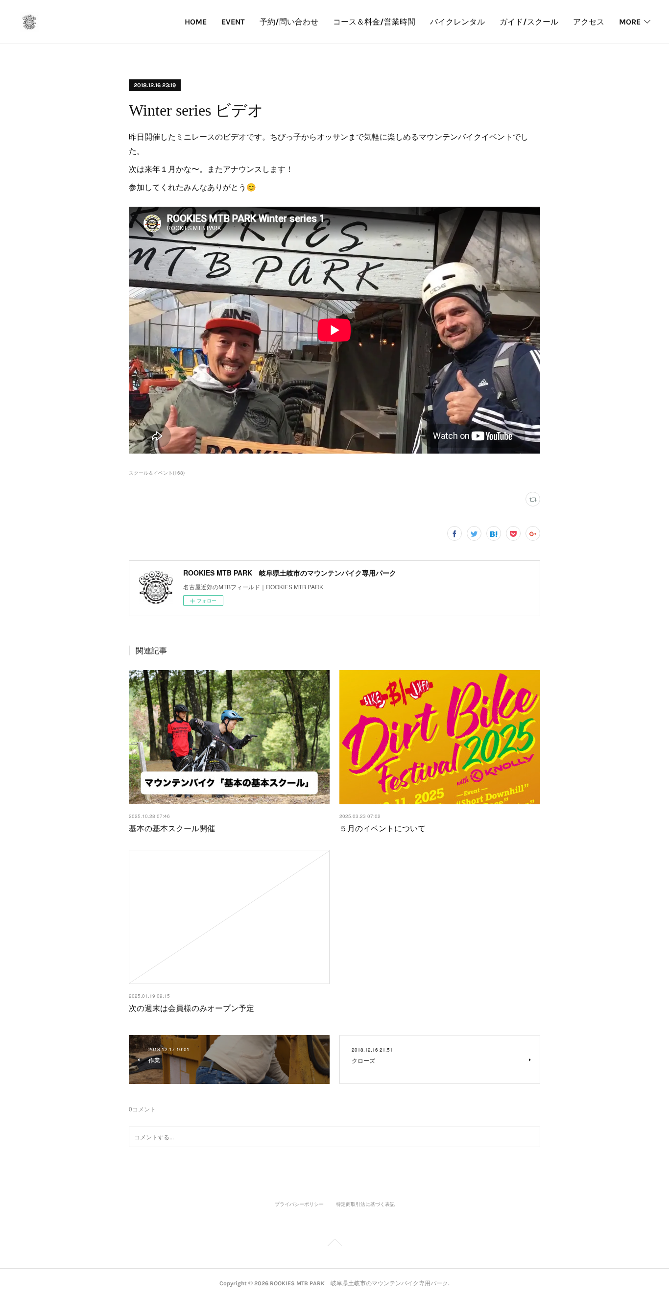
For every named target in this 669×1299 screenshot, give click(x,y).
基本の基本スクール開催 (172, 828)
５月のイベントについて (382, 828)
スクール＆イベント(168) (157, 472)
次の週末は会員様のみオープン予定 (191, 1007)
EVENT (233, 21)
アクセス (588, 21)
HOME (196, 21)
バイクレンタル (457, 21)
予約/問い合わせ (289, 21)
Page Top (334, 1244)
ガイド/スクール (529, 21)
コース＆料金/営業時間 (374, 21)
